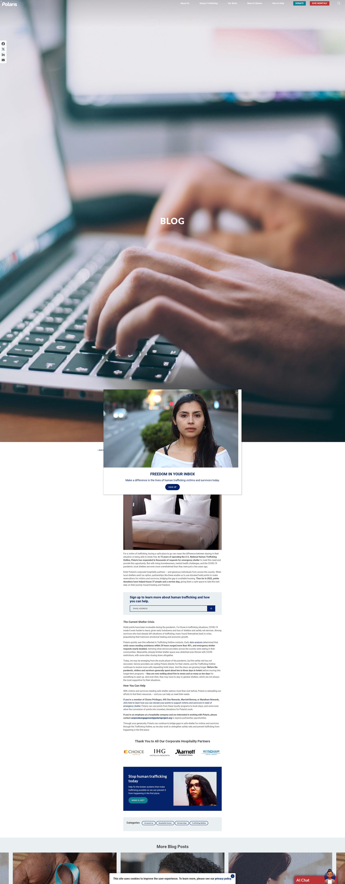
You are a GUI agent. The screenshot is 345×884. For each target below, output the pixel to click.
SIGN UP (172, 487)
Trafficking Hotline (199, 823)
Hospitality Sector (165, 823)
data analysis (196, 642)
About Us (184, 3)
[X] (3, 49)
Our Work (232, 3)
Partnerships (182, 823)
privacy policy (223, 878)
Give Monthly (319, 3)
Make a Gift (138, 800)
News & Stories (254, 3)
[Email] (3, 60)
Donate (299, 3)
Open (316, 880)
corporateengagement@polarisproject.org (151, 718)
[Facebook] (3, 43)
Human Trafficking (209, 3)
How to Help (278, 3)
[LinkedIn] (3, 54)
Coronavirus (148, 823)
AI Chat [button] (302, 880)
